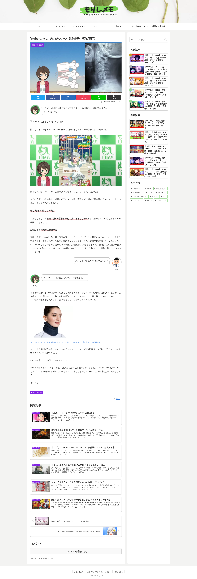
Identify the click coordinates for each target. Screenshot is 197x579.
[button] (165, 39)
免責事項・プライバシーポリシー (99, 572)
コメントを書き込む (76, 551)
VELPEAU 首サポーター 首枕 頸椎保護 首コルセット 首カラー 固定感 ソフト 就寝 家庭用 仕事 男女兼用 (65, 342)
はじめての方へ (79, 572)
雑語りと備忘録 (37, 392)
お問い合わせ (118, 572)
